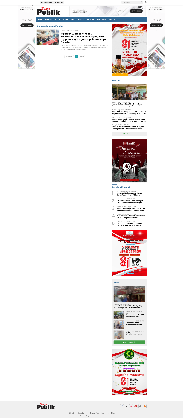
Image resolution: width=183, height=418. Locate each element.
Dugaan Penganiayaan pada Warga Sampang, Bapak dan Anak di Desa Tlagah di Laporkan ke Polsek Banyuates (131, 209)
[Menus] (37, 2)
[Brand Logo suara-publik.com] (48, 11)
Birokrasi (48, 19)
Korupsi (112, 19)
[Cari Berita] (141, 2)
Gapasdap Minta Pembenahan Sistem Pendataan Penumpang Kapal (135, 324)
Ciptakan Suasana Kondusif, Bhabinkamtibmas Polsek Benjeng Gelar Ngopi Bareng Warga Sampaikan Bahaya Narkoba (83, 38)
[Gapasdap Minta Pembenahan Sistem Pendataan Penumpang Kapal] (119, 324)
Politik (57, 19)
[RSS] (145, 406)
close (33, 6)
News (73, 19)
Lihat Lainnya (128, 134)
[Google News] (140, 406)
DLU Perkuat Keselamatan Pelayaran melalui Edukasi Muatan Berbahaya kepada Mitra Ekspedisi (135, 334)
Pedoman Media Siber (96, 413)
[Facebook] (122, 406)
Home (40, 19)
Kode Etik (81, 413)
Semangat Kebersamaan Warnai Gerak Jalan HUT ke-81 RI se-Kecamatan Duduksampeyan (129, 194)
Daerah (81, 19)
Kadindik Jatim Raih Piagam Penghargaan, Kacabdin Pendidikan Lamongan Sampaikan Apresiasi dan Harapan (129, 120)
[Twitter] (126, 406)
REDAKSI (72, 413)
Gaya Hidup (101, 19)
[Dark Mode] (145, 2)
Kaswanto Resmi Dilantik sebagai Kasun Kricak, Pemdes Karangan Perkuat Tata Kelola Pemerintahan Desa (127, 105)
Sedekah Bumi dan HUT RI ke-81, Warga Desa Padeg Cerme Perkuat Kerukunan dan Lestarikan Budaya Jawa (128, 307)
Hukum (65, 19)
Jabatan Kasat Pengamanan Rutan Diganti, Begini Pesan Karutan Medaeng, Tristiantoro (129, 112)
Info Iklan (111, 413)
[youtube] (135, 406)
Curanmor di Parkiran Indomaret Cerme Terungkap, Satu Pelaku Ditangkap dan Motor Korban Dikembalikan (129, 224)
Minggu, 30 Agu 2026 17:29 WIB (52, 2)
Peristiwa (90, 19)
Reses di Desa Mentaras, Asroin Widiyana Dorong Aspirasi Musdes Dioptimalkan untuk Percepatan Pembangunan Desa (128, 128)
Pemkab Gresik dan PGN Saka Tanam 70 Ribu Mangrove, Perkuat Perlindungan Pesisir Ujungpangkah (131, 217)
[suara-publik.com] (45, 406)
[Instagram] (131, 406)
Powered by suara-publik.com (91, 416)
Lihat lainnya (128, 342)
